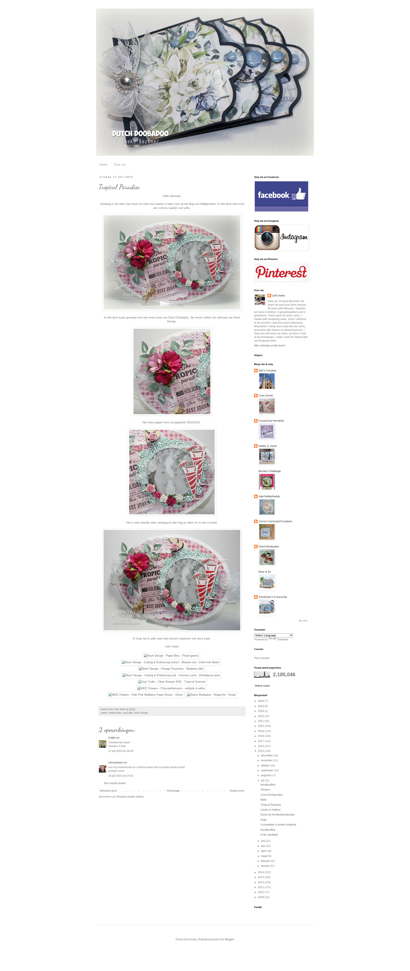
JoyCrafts (128, 712)
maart (264, 856)
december (267, 755)
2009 (261, 897)
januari (265, 865)
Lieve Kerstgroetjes (272, 794)
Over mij (119, 164)
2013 (261, 877)
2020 (261, 726)
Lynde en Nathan (271, 809)
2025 (261, 706)
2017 (261, 741)
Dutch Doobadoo (269, 546)
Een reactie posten (115, 783)
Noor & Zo (265, 571)
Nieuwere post (108, 790)
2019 (261, 731)
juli (263, 780)
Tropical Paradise (271, 804)
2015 (261, 751)
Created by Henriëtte (271, 420)
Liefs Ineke (278, 295)
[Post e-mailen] (143, 709)
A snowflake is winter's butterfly (278, 824)
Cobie (111, 737)
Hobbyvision (207, 203)
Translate (282, 639)
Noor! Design (141, 712)
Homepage (173, 790)
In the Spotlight (269, 834)
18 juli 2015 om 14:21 (120, 775)
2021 (261, 721)
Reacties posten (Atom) (130, 796)
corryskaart (115, 762)
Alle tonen (303, 621)
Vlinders (265, 789)
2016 (261, 746)
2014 (261, 872)
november (267, 760)
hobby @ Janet (268, 445)
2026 (261, 701)
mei (263, 846)
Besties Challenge (270, 471)
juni (263, 840)
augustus (266, 775)
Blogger (229, 939)
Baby (263, 799)
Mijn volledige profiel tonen (270, 345)
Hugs (264, 819)
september (267, 770)
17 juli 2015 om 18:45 (120, 751)
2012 (261, 882)
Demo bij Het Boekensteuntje (277, 814)
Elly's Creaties (267, 370)
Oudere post (237, 790)
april (264, 850)
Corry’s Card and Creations (275, 521)
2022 (261, 716)
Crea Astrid (266, 395)
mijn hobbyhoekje (269, 496)
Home (103, 164)
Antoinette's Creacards (273, 597)
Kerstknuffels (268, 784)
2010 (261, 892)
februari (266, 861)
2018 (261, 736)
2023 (261, 711)
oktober (265, 765)
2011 (261, 887)
